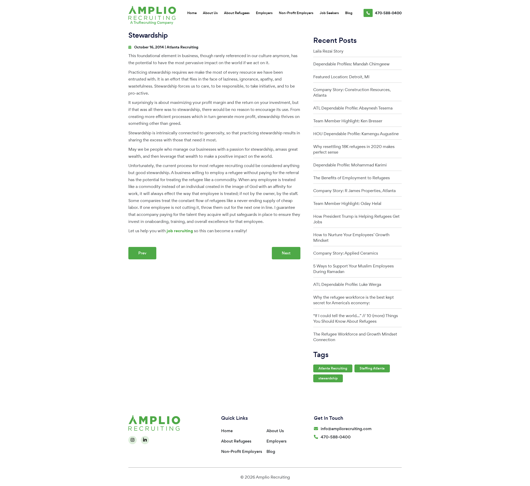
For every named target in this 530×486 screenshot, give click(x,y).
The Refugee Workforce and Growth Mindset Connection (355, 336)
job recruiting (180, 231)
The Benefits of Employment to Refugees (351, 177)
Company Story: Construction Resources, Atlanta (352, 92)
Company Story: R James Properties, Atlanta (354, 190)
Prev (142, 253)
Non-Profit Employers (296, 13)
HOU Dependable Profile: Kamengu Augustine (356, 133)
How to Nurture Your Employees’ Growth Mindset (351, 237)
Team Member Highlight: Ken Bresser (347, 121)
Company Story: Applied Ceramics (345, 253)
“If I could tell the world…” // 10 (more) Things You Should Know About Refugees (355, 318)
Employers (264, 13)
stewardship (328, 378)
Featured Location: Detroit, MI (341, 76)
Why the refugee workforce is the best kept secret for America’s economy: (353, 300)
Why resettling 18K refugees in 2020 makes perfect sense (354, 149)
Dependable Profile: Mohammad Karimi (350, 165)
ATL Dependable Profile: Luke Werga (347, 284)
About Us (210, 13)
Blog (348, 13)
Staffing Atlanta (372, 368)
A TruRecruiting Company (151, 22)
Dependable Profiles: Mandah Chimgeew (351, 64)
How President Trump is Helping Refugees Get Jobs (356, 219)
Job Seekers (329, 13)
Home (192, 13)
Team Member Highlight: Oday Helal (347, 203)
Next (286, 253)
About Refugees (237, 13)
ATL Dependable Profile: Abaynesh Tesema (353, 108)
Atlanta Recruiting (182, 47)
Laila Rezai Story (328, 51)
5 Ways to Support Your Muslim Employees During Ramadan (353, 268)
